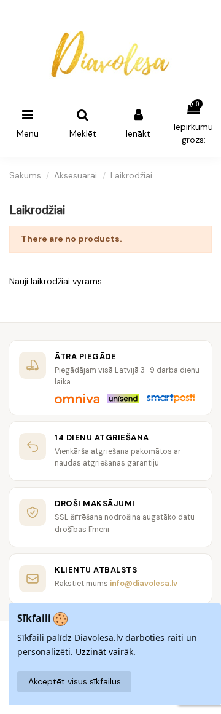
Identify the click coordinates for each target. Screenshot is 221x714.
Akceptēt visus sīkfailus (74, 681)
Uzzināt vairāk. (106, 651)
